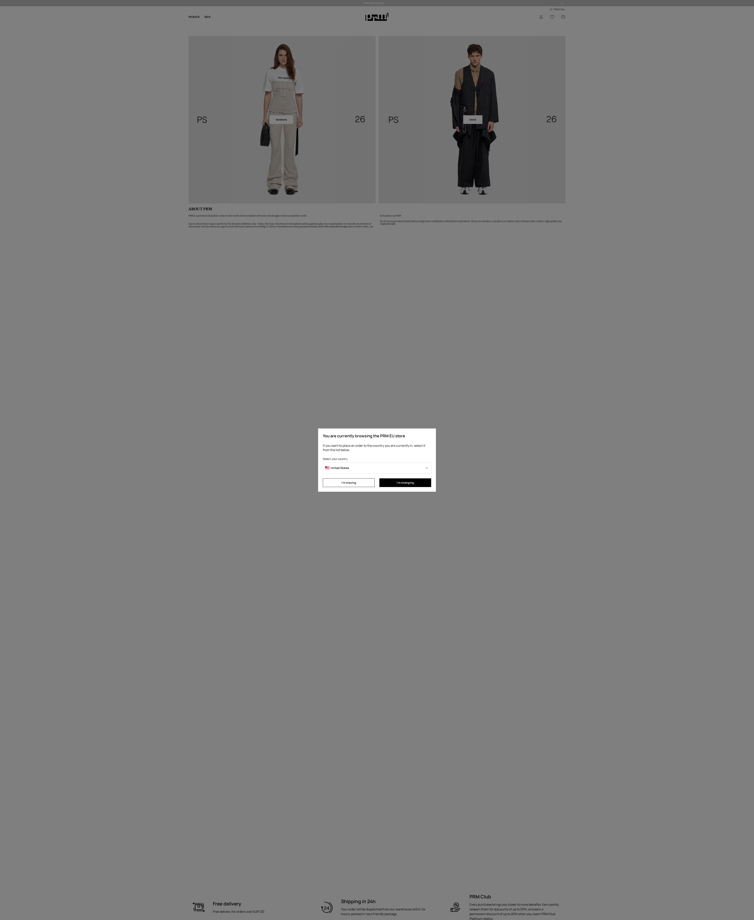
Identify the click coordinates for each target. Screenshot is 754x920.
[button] (377, 468)
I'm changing (405, 482)
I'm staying (348, 482)
